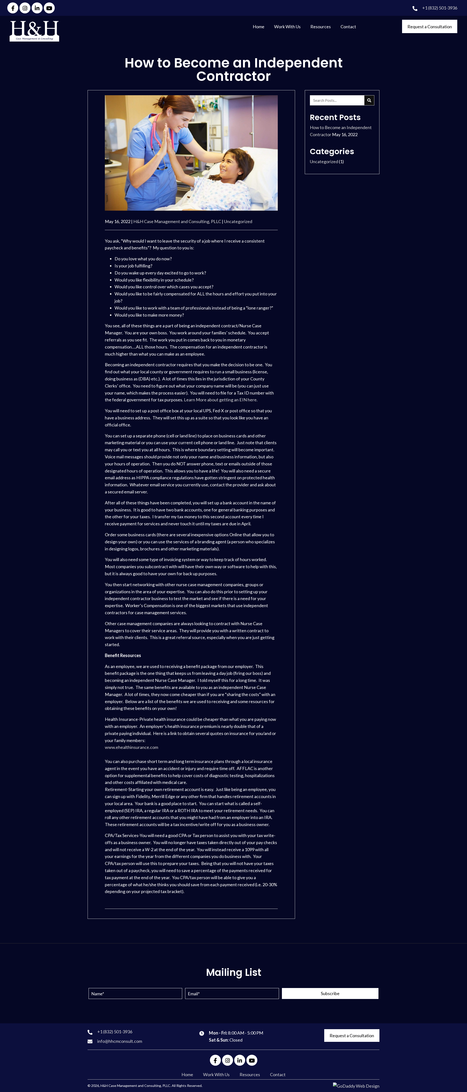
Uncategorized (238, 221)
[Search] (369, 100)
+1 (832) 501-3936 (439, 7)
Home (187, 1074)
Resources (250, 1074)
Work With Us (216, 1074)
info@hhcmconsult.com (119, 1041)
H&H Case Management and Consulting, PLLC (177, 221)
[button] (12, 7)
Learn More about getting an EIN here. (221, 399)
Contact (278, 1074)
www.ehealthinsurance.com (131, 747)
